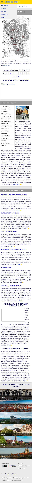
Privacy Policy (12, 473)
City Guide (3, 11)
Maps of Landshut (3, 445)
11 (28, 73)
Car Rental (3, 8)
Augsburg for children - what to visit (13, 249)
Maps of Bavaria (3, 421)
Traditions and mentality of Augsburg (14, 195)
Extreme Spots (4, 14)
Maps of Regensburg (4, 457)
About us (17, 473)
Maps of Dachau (3, 398)
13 (18, 76)
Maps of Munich (5, 411)
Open (18, 210)
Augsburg (20, 6)
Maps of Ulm (4, 434)
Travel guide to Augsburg (10, 213)
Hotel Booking (4, 5)
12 (14, 76)
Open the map (6, 65)
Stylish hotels (6, 267)
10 (24, 73)
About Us (3, 17)
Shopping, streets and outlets (11, 286)
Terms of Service (5, 473)
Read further (16, 184)
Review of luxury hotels (9, 231)
